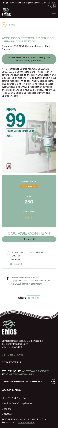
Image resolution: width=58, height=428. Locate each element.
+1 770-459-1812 (21, 374)
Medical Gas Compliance (17, 403)
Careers (6, 409)
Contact (7, 414)
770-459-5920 (48, 3)
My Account (15, 3)
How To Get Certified (14, 398)
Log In (28, 217)
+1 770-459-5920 (35, 371)
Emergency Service (31, 3)
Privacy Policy (26, 422)
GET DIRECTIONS (12, 354)
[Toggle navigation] (53, 12)
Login (5, 3)
